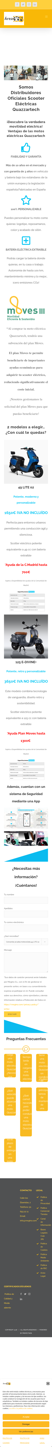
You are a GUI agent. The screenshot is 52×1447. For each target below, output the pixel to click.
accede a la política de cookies (20, 1408)
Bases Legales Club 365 (44, 1234)
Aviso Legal (43, 1274)
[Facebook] (21, 1294)
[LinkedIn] (21, 1299)
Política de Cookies (44, 1247)
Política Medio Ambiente (44, 1257)
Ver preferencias (26, 1431)
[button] (48, 1383)
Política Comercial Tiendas (44, 1211)
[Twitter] (25, 1294)
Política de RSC (44, 1266)
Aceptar (26, 1417)
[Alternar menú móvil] (46, 16)
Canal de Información (44, 1222)
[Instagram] (29, 1294)
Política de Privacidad (44, 1200)
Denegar (26, 1424)
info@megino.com (28, 1220)
